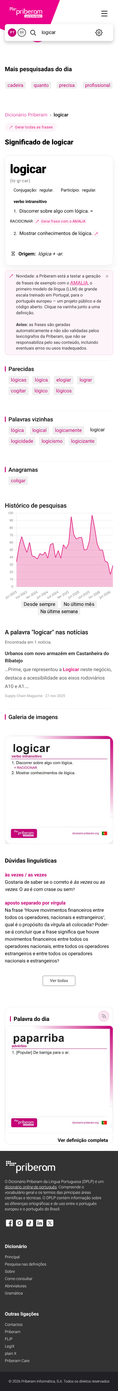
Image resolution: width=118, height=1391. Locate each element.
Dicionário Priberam (26, 115)
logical (39, 430)
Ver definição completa (83, 1140)
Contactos (14, 1325)
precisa (67, 85)
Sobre (10, 1271)
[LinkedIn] (39, 1226)
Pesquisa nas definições (25, 1264)
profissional (97, 85)
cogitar (18, 391)
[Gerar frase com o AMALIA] (96, 234)
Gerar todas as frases (34, 127)
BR (22, 32)
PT (12, 32)
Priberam (13, 1332)
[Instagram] (19, 1226)
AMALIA (79, 283)
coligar (18, 480)
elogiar (63, 380)
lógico (41, 391)
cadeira (15, 85)
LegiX (10, 1346)
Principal (12, 1257)
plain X (10, 1353)
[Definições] (99, 32)
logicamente (68, 430)
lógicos (64, 391)
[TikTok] (29, 1226)
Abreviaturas (15, 1286)
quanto (41, 85)
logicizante (82, 441)
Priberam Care (17, 1361)
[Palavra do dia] (103, 1016)
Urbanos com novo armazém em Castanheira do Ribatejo (57, 657)
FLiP (8, 1339)
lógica (41, 380)
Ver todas (59, 980)
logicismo (52, 441)
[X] (49, 1226)
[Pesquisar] (33, 32)
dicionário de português (31, 1187)
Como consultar (18, 1279)
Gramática (14, 1293)
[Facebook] (9, 1226)
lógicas (18, 380)
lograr (86, 380)
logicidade (22, 441)
